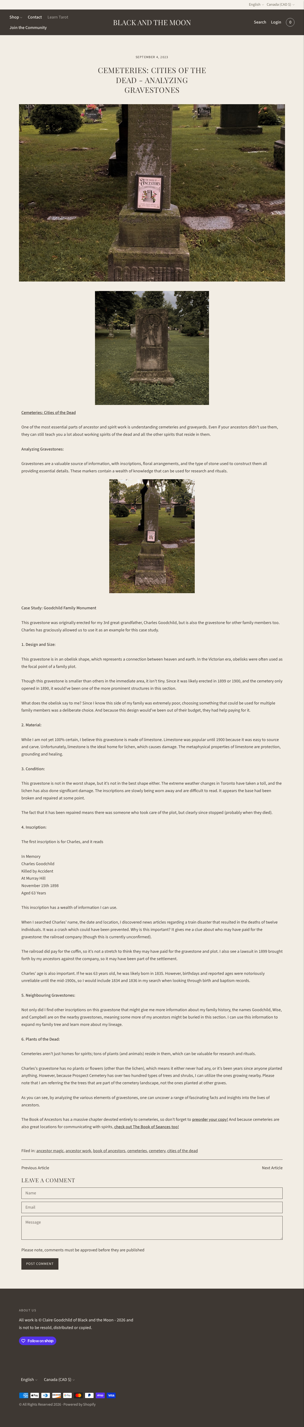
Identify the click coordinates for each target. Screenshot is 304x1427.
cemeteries (137, 1151)
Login (276, 22)
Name (30, 1188)
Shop (14, 17)
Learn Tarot (58, 17)
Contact (35, 17)
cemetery (157, 1151)
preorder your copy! (210, 1119)
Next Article (272, 1168)
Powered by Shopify (79, 1404)
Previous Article (35, 1168)
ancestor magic (50, 1151)
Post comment (40, 1263)
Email (30, 1202)
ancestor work (78, 1151)
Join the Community (28, 28)
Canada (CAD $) (279, 4)
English (255, 4)
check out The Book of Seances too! (146, 1127)
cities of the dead (182, 1151)
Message (33, 1216)
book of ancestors (109, 1151)
